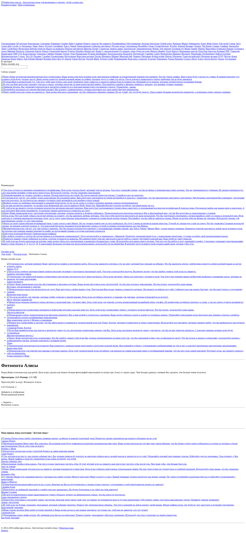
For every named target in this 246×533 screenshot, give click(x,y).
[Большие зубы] (123, 471)
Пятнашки (146, 56)
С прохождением (110, 51)
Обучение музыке (209, 56)
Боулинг (165, 46)
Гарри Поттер (78, 59)
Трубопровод (208, 54)
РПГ (228, 51)
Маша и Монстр (9, 482)
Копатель (127, 54)
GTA (20, 54)
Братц (13, 59)
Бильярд (190, 46)
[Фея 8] (126, 305)
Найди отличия (222, 54)
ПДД (220, 56)
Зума (72, 54)
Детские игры (118, 46)
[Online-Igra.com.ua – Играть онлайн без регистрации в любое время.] (42, 2)
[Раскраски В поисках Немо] (123, 210)
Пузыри (92, 54)
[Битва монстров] (122, 345)
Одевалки (221, 48)
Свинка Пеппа (8, 441)
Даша (35, 46)
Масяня (39, 59)
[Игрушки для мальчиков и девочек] (99, 284)
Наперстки (89, 51)
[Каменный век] (77, 205)
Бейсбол (34, 48)
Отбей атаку (166, 43)
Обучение (177, 56)
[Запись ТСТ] (126, 266)
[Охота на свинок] (72, 195)
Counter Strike (67, 43)
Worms (155, 48)
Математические (9, 56)
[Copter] (68, 87)
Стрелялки (45, 43)
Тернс (10, 343)
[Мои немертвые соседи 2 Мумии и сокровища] (126, 317)
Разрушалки (33, 43)
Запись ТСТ (13, 269)
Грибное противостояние (19, 274)
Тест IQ (29, 56)
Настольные (70, 56)
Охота (215, 43)
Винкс (187, 48)
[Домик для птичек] (110, 500)
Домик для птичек (10, 502)
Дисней (89, 59)
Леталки (145, 43)
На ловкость (105, 43)
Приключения (84, 46)
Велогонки (24, 48)
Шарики (177, 54)
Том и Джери (70, 46)
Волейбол (143, 46)
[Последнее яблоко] (123, 221)
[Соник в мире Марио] (123, 226)
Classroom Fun (8, 512)
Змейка (50, 54)
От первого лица (127, 51)
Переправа (196, 54)
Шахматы (106, 56)
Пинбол (80, 51)
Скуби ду (16, 46)
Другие (227, 56)
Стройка (46, 56)
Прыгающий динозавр (12, 507)
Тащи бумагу (7, 454)
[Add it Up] (123, 79)
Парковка (55, 43)
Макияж (11, 51)
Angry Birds (206, 43)
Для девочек (165, 48)
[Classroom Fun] (74, 510)
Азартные (30, 51)
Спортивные (131, 46)
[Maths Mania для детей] (123, 231)
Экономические (144, 48)
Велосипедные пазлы (17, 294)
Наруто (175, 51)
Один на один (143, 51)
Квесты (42, 48)
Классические (29, 54)
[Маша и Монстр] (123, 479)
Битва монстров (14, 348)
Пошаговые (7, 54)
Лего (238, 43)
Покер (45, 51)
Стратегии (104, 48)
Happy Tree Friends (26, 59)
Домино (137, 56)
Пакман (58, 54)
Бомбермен (101, 54)
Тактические (129, 48)
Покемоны (162, 59)
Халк (168, 51)
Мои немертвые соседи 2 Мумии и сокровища (29, 320)
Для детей (223, 43)
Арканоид (42, 54)
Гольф (158, 46)
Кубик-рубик (158, 56)
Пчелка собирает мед (11, 461)
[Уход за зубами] (94, 464)
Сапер (157, 54)
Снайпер (78, 43)
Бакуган (212, 51)
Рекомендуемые (9, 5)
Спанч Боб (6, 46)
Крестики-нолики (85, 56)
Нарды (168, 56)
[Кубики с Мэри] (123, 446)
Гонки (151, 46)
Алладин (151, 59)
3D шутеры (21, 43)
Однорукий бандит (58, 51)
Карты (38, 51)
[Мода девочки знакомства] (87, 297)
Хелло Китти (210, 59)
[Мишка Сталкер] (59, 489)
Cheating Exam (8, 487)
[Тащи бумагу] (37, 451)
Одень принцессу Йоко (18, 356)
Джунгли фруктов (15, 312)
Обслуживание (133, 43)
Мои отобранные (26, 5)
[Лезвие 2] (123, 244)
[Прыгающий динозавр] (117, 505)
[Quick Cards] (70, 89)
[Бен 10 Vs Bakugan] (69, 203)
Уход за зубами (8, 466)
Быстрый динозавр (10, 518)
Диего (41, 46)
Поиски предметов (74, 48)
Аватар (67, 59)
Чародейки (210, 48)
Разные (229, 48)
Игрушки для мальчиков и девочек (24, 287)
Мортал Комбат (157, 51)
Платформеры (119, 43)
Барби (194, 48)
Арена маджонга (15, 282)
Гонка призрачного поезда (14, 497)
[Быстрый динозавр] (89, 515)
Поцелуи (20, 51)
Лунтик (48, 46)
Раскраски (27, 46)
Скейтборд (12, 48)
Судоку (21, 56)
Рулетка (71, 51)
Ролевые (221, 51)
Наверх (4, 530)
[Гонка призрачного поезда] (63, 494)
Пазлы (98, 56)
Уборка (201, 48)
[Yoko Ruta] (96, 239)
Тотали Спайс (106, 59)
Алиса (200, 59)
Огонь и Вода (190, 59)
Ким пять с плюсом (137, 59)
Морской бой (125, 56)
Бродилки (155, 43)
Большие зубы (8, 474)
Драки (98, 51)
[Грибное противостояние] (101, 271)
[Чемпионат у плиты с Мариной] (114, 236)
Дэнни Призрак (175, 59)
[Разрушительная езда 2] (123, 200)
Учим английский (191, 56)
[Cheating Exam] (82, 484)
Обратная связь (66, 528)
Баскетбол (234, 46)
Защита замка (116, 48)
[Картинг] (116, 92)
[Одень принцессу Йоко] (126, 353)
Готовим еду (178, 48)
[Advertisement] (22, 24)
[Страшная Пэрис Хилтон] (126, 325)
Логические (138, 54)
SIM (15, 54)
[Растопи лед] (108, 213)
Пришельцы (81, 54)
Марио (185, 43)
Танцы (221, 59)
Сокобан (149, 54)
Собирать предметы (101, 46)
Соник (232, 43)
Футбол (173, 46)
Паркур (87, 43)
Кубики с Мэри (8, 448)
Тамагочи (235, 51)
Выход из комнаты (55, 48)
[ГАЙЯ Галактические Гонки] (92, 84)
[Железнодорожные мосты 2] (126, 333)
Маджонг (185, 54)
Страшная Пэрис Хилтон (19, 328)
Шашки (115, 56)
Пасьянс (37, 56)
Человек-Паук (50, 59)
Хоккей (181, 46)
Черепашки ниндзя (188, 51)
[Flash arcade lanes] (28, 233)
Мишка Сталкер (9, 492)
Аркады (95, 43)
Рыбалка (177, 43)
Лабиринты (194, 43)
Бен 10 (60, 59)
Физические (166, 54)
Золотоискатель (115, 54)
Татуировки (230, 59)
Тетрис (66, 54)
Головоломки (57, 56)
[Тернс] (126, 340)
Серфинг (224, 46)
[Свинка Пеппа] (79, 438)
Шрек (96, 59)
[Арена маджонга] (126, 279)
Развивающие (120, 59)
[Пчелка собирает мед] (123, 459)
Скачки (215, 46)
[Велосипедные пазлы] (126, 292)
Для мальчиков (8, 43)
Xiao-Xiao (203, 51)
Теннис (197, 46)
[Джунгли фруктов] (100, 310)
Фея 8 (9, 307)
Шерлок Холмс (91, 48)
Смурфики (58, 46)
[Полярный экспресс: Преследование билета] (123, 193)
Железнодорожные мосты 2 (20, 335)
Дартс (4, 48)
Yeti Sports (207, 46)
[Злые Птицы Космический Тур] (101, 82)
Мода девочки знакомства (19, 299)
